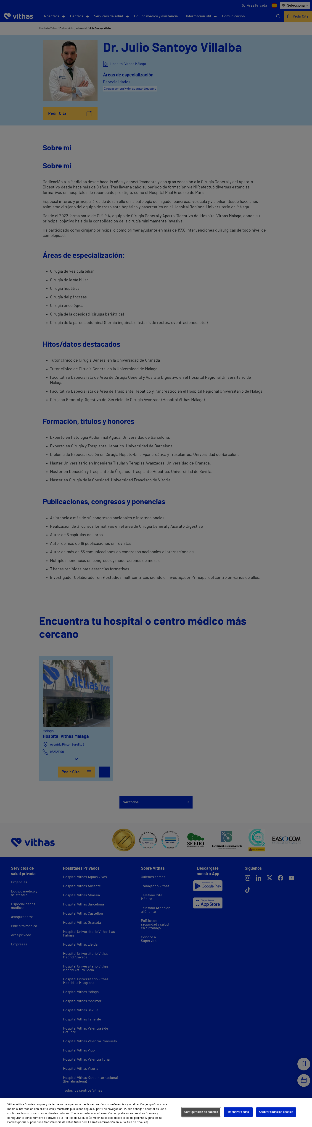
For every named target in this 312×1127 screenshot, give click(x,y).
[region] (156, 1112)
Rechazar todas (238, 1112)
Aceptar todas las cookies (276, 1112)
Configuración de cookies (201, 1112)
